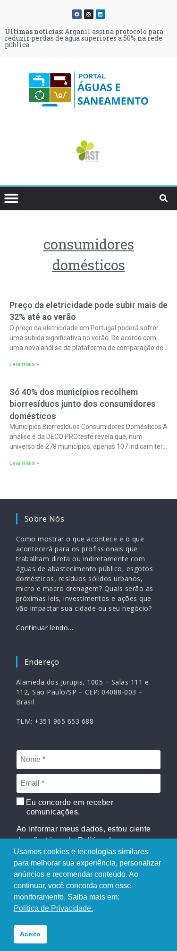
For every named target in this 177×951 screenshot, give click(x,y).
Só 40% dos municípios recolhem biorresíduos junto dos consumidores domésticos (82, 403)
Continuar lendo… (45, 627)
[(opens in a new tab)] (88, 151)
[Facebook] (77, 14)
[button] (21, 153)
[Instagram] (88, 14)
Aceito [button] (30, 934)
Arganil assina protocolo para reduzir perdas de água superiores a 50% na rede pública (84, 38)
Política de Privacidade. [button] (53, 908)
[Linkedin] (100, 14)
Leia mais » (24, 364)
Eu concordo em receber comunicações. (69, 807)
